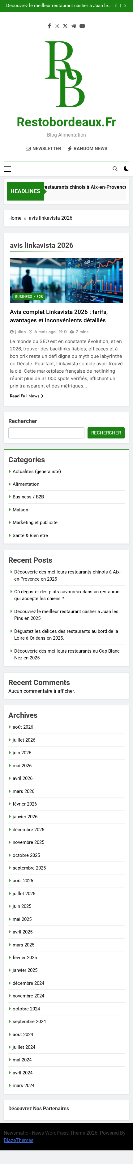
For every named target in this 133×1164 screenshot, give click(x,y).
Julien (20, 331)
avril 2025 (22, 932)
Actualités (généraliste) (37, 471)
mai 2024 (22, 1060)
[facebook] (49, 26)
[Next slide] (125, 5)
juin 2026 (22, 753)
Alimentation (26, 484)
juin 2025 (22, 906)
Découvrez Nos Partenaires (38, 1108)
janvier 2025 (25, 970)
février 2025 (25, 957)
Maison (20, 510)
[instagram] (57, 26)
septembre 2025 (29, 868)
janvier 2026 (25, 816)
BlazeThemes (18, 1140)
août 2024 (23, 1034)
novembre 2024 (28, 996)
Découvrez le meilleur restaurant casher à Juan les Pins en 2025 (58, 5)
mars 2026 (23, 791)
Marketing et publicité (35, 522)
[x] (65, 26)
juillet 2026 (24, 740)
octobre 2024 (26, 1009)
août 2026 (23, 727)
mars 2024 (23, 1085)
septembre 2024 (29, 1021)
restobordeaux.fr (66, 122)
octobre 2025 (26, 855)
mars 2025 (23, 945)
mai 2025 (22, 919)
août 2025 (23, 880)
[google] (74, 26)
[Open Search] (115, 168)
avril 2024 (22, 1073)
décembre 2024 (28, 983)
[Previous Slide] (116, 5)
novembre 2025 (28, 842)
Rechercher (22, 421)
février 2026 (25, 804)
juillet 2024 (24, 1047)
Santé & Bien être (30, 535)
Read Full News (24, 396)
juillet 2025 (24, 893)
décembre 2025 (28, 829)
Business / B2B (29, 296)
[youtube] (82, 26)
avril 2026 (22, 778)
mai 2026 (22, 765)
